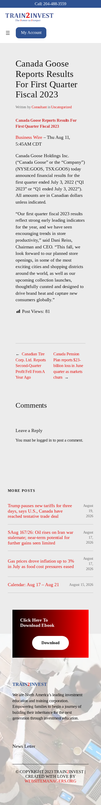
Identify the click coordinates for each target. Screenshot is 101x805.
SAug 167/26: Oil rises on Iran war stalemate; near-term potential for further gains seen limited (40, 537)
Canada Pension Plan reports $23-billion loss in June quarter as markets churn (68, 365)
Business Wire (29, 137)
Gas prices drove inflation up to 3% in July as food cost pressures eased (41, 563)
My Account (31, 32)
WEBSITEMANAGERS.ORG (50, 781)
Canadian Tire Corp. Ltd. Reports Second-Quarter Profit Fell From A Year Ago (31, 365)
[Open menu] (8, 33)
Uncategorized (61, 107)
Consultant (39, 107)
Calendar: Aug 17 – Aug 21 (33, 584)
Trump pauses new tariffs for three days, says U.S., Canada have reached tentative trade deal (40, 511)
